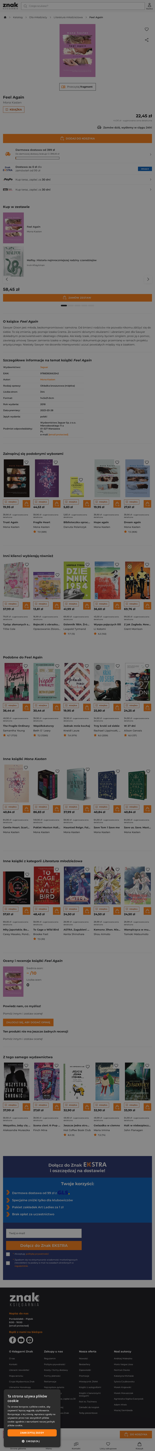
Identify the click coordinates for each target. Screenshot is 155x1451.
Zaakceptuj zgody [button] (32, 1432)
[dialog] (32, 1418)
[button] (32, 1441)
